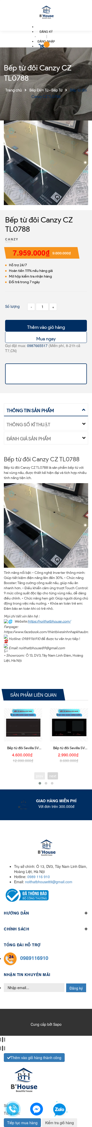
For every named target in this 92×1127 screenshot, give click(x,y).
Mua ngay (46, 339)
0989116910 (34, 957)
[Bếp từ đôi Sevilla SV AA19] (69, 725)
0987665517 (38, 345)
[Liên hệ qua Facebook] (36, 1108)
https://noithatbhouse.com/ (49, 621)
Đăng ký (76, 988)
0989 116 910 (38, 876)
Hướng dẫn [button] (16, 913)
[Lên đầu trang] (80, 1109)
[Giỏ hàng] (42, 47)
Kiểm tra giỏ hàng (59, 1122)
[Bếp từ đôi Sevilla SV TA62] (23, 725)
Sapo (57, 1024)
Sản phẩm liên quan (33, 695)
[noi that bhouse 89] (46, 13)
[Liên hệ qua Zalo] (59, 1109)
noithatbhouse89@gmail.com (48, 881)
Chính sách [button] (16, 929)
